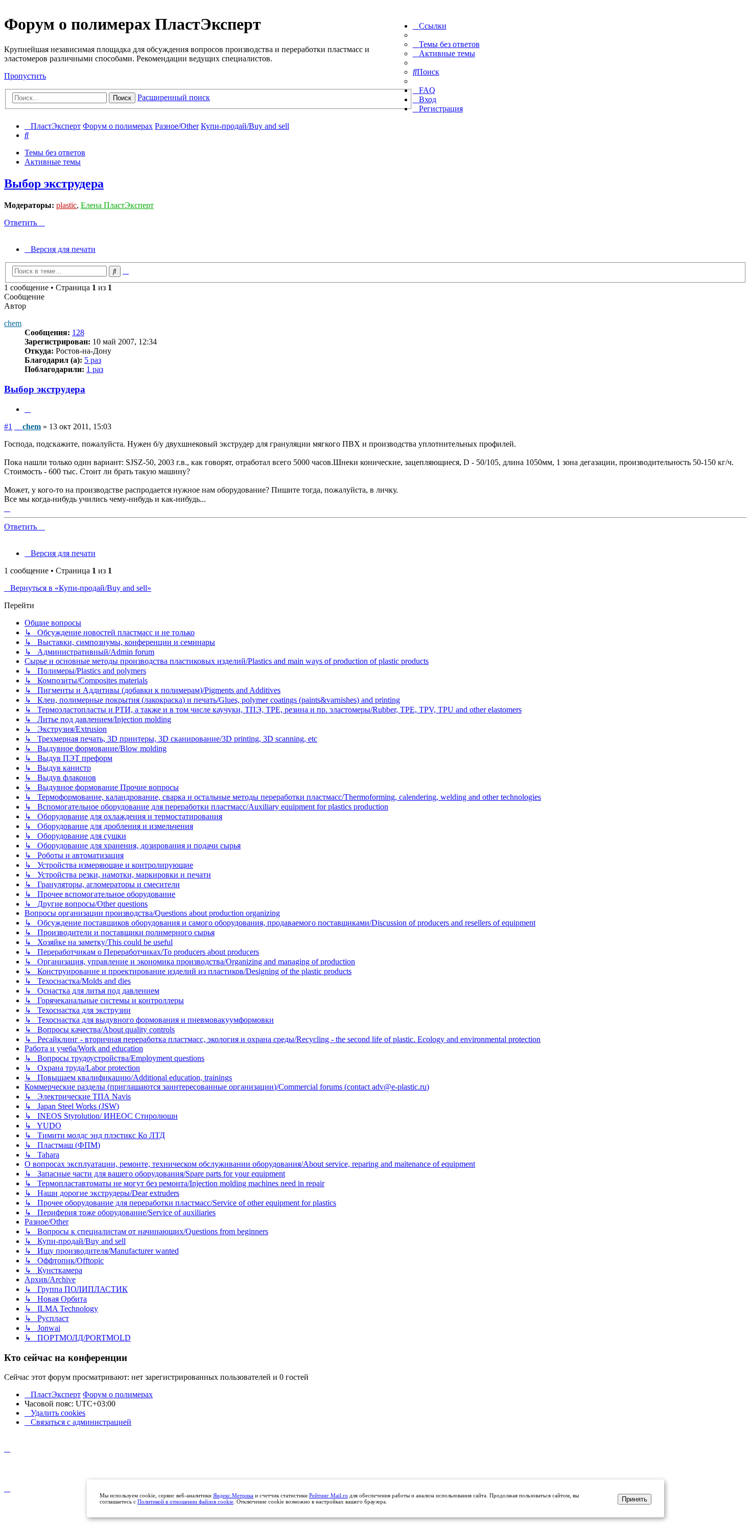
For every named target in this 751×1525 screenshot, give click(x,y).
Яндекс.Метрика (233, 1495)
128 (78, 332)
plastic (66, 205)
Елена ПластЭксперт (117, 205)
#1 (8, 426)
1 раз (94, 369)
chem (12, 323)
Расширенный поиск (173, 97)
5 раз (92, 360)
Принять (634, 1499)
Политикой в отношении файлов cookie (185, 1501)
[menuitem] (446, 44)
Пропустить (25, 76)
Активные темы (53, 161)
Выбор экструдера (54, 183)
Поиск (122, 98)
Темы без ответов (55, 152)
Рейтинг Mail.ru (328, 1495)
